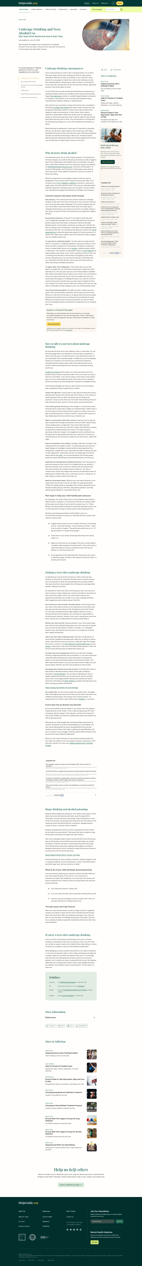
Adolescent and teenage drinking (110, 186)
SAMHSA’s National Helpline (67, 982)
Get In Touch (70, 1211)
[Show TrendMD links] (95, 795)
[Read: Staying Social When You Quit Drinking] (61, 688)
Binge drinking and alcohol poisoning (31, 94)
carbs (61, 455)
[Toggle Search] (113, 3)
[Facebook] (77, 1230)
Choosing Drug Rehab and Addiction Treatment (63, 1092)
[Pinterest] (67, 1230)
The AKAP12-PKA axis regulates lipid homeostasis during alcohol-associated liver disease (71, 771)
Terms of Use (22, 1260)
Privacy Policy (31, 1260)
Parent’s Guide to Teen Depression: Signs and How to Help (111, 115)
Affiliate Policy (51, 1260)
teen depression (56, 96)
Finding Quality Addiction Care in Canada (75, 990)
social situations (60, 674)
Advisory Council (24, 1226)
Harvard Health (47, 1217)
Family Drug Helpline (68, 995)
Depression (49, 1077)
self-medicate (88, 251)
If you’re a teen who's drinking (29, 97)
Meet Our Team (23, 1217)
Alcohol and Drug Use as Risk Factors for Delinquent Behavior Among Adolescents (110, 232)
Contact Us (70, 1217)
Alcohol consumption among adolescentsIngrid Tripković (109, 223)
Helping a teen (25, 90)
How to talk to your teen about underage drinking (32, 86)
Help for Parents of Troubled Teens (58, 1066)
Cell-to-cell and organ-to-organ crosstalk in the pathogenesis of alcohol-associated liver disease (70, 786)
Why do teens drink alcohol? (28, 81)
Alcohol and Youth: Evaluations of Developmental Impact (110, 194)
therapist (81, 699)
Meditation (46, 1221)
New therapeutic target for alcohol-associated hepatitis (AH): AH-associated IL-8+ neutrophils (68, 765)
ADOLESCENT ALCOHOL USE (110, 217)
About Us (95, 3)
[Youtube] (81, 1230)
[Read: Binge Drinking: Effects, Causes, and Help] (62, 855)
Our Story (22, 1221)
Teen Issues (49, 1064)
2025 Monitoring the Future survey (60, 167)
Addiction (22, 19)
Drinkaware (81, 986)
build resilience (70, 681)
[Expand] (94, 1017)
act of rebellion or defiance (66, 183)
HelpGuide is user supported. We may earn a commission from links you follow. (111, 167)
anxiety (74, 248)
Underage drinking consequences (30, 78)
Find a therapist (97, 9)
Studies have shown (52, 372)
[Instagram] (71, 1230)
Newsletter (46, 1226)
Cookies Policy (41, 1260)
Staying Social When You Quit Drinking (60, 1145)
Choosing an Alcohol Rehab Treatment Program (63, 1105)
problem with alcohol (61, 107)
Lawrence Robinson (27, 68)
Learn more (69, 330)
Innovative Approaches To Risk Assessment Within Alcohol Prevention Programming (109, 243)
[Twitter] (74, 1230)
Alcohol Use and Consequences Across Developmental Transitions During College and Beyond (110, 208)
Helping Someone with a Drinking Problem (61, 1053)
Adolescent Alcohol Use (107, 202)
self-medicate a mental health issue (77, 644)
